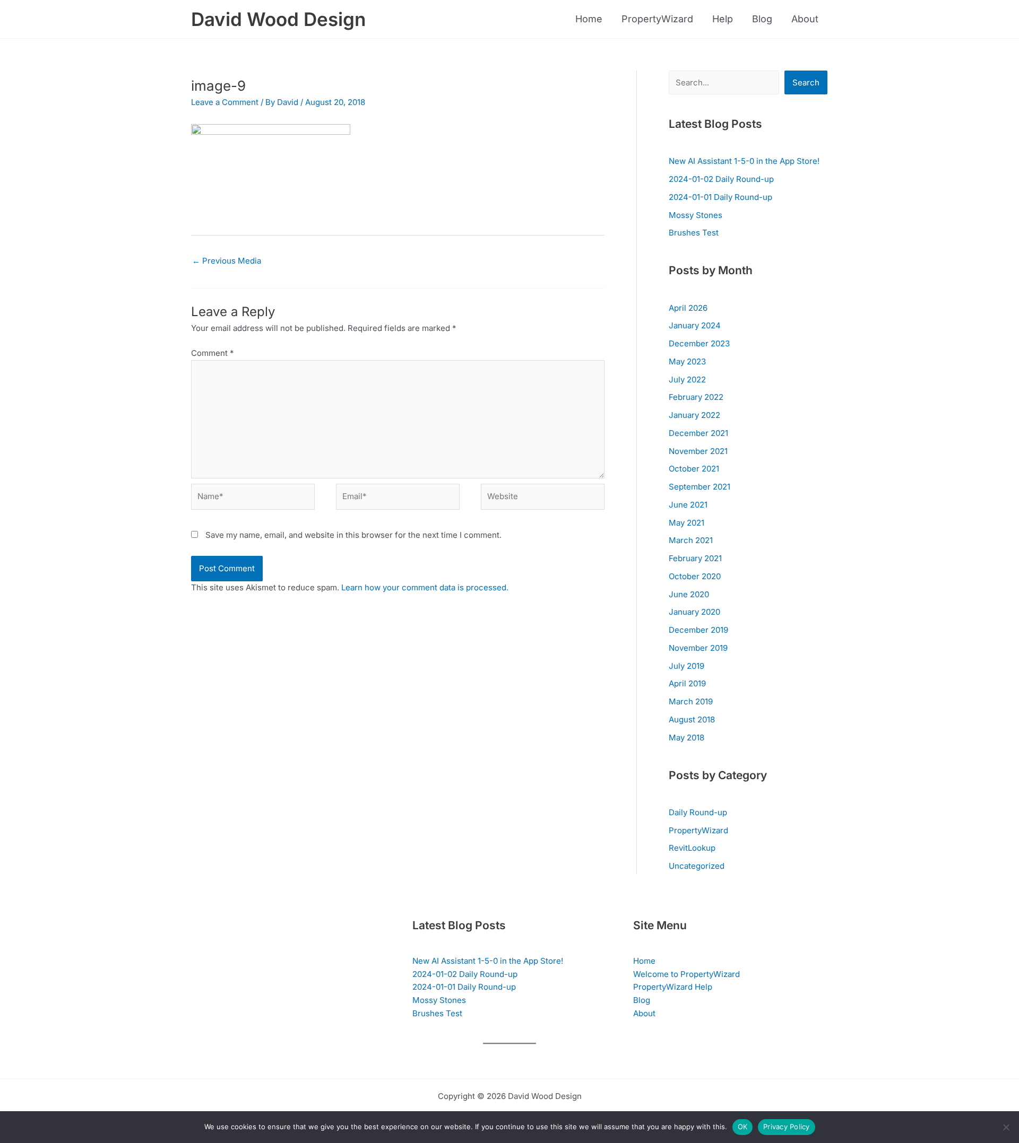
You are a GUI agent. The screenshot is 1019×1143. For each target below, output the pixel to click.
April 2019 (687, 683)
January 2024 (695, 325)
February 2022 (696, 397)
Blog (762, 18)
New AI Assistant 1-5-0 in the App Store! (744, 161)
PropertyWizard (657, 18)
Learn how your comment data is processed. (424, 587)
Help (722, 18)
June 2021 (688, 505)
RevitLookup (692, 848)
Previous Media (226, 261)
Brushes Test (694, 233)
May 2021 (686, 523)
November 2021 (698, 451)
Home (588, 18)
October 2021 (694, 469)
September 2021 (699, 487)
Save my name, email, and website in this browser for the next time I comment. (353, 535)
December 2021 (698, 433)
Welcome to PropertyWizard (686, 974)
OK (743, 1126)
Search (805, 82)
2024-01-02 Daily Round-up (721, 179)
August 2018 (692, 719)
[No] (1005, 1127)
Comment (212, 353)
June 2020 (689, 594)
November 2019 (698, 648)
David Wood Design (278, 19)
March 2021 (691, 540)
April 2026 (688, 308)
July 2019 (686, 666)
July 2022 (687, 379)
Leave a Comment (224, 102)
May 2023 (687, 361)
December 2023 (699, 343)
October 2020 (695, 576)
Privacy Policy (786, 1126)
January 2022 (694, 415)
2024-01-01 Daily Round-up (720, 197)
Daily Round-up (698, 812)
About (804, 18)
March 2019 (691, 701)
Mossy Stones (695, 215)
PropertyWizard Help (672, 987)
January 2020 (694, 612)
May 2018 (686, 737)
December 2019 (698, 630)
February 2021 (695, 558)
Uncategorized (696, 866)
